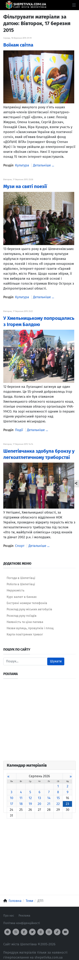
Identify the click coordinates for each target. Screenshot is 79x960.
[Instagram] (49, 932)
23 (67, 804)
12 (30, 798)
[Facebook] (24, 932)
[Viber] (15, 932)
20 (39, 804)
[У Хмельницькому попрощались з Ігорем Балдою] (38, 356)
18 (21, 804)
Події (19, 430)
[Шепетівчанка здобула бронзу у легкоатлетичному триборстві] (38, 485)
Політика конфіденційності (21, 923)
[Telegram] (7, 932)
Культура (22, 165)
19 (30, 804)
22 (58, 804)
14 (49, 798)
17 (11, 804)
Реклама (24, 915)
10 (11, 798)
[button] (74, 5)
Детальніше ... (43, 165)
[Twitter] (32, 932)
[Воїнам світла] (38, 77)
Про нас (8, 915)
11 (20, 798)
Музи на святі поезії (25, 186)
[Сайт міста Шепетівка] (25, 5)
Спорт (19, 546)
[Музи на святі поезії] (38, 218)
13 (39, 798)
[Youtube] (65, 932)
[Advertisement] (39, 721)
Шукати (56, 661)
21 (48, 804)
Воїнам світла (18, 45)
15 (58, 798)
